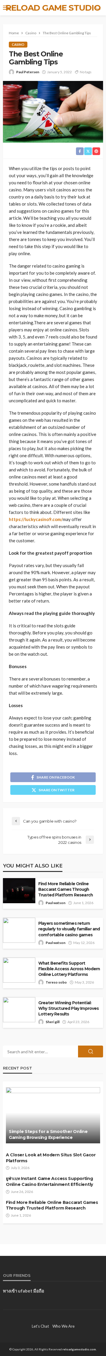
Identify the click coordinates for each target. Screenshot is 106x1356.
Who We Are (63, 1326)
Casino (18, 44)
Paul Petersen (27, 72)
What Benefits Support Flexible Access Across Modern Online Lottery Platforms (69, 969)
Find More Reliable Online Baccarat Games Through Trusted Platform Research (65, 889)
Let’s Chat (40, 1326)
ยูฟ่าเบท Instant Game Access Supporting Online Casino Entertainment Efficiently (49, 1181)
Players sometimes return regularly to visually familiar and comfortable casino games (69, 929)
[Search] (98, 7)
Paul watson (55, 903)
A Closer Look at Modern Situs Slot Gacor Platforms (51, 1157)
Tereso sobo (56, 982)
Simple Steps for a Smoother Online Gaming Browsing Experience (48, 1134)
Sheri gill (52, 1022)
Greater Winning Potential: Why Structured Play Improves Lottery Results (68, 1008)
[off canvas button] (6, 7)
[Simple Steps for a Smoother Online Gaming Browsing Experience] (53, 1115)
